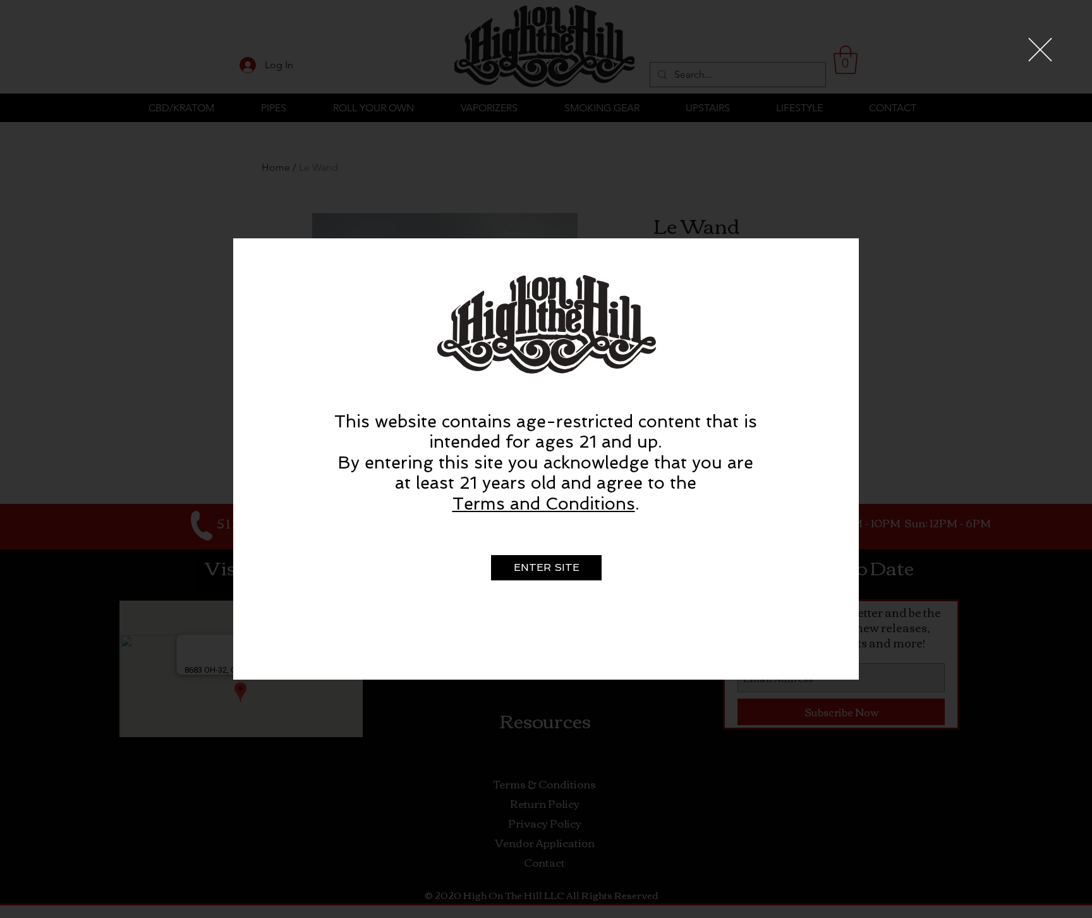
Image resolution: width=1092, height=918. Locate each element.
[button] (1040, 49)
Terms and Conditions (543, 503)
